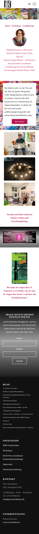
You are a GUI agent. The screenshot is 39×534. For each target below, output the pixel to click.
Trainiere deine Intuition (10, 400)
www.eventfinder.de (11, 522)
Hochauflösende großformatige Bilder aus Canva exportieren (16, 396)
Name (19, 338)
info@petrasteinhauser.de (13, 499)
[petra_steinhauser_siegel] (16, 4)
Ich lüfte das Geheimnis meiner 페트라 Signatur (16, 417)
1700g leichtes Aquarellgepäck (11, 410)
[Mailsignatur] (19, 237)
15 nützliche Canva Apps (10, 388)
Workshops (7, 450)
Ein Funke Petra (7, 424)
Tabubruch (6, 421)
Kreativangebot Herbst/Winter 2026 (19, 70)
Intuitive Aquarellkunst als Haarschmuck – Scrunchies (18, 427)
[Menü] (33, 4)
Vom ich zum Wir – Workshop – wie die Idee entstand (18, 414)
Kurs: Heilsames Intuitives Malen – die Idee (15, 407)
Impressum (7, 464)
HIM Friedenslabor (11, 445)
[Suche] (28, 4)
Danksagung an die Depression (11, 404)
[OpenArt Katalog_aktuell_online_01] (19, 268)
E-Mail (19, 349)
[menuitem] (28, 4)
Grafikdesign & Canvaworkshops (20, 67)
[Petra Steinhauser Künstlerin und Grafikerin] (19, 37)
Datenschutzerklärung (12, 469)
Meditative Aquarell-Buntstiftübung (13, 391)
